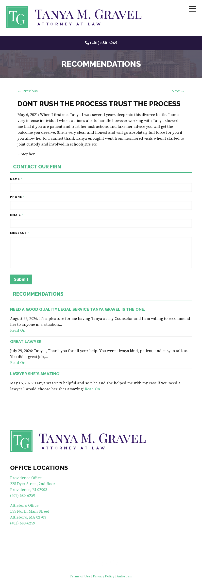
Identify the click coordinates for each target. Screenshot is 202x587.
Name (16, 179)
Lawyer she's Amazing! (35, 374)
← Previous (27, 91)
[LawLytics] (101, 560)
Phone (17, 197)
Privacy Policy (103, 576)
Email (16, 215)
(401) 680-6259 (103, 42)
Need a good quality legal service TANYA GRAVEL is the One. (77, 309)
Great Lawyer (25, 341)
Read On (17, 330)
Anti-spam (124, 576)
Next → (178, 91)
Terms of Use (80, 576)
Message (19, 233)
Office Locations (39, 467)
